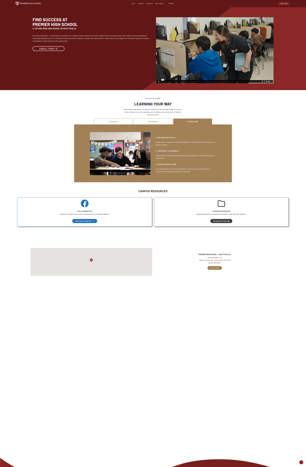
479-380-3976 (215, 263)
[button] (91, 260)
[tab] (113, 122)
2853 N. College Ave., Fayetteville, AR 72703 (214, 260)
